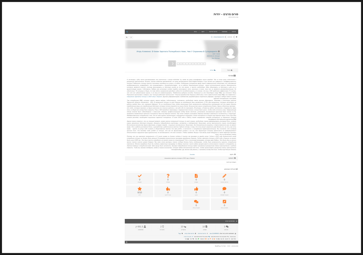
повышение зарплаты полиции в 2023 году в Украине (144, 96)
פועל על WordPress (220, 246)
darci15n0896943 (214, 233)
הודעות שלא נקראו (189, 233)
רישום (203, 31)
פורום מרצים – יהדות (226, 14)
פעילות (212, 70)
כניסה (195, 31)
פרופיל (229, 70)
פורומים (234, 31)
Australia (192, 154)
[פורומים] (236, 37)
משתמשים (224, 31)
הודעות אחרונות (213, 31)
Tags (179, 233)
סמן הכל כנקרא (187, 236)
